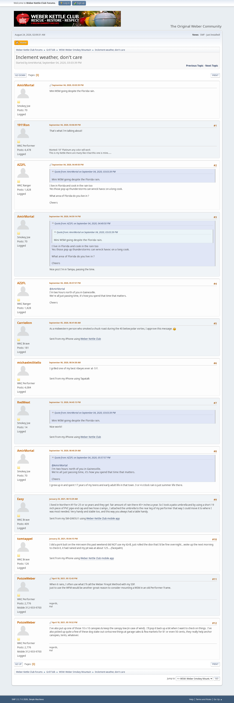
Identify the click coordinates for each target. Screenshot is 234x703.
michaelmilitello (29, 363)
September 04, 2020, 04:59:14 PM (65, 216)
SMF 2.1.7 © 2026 (20, 699)
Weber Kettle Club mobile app (103, 518)
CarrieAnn (24, 323)
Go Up (18, 664)
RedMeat (23, 402)
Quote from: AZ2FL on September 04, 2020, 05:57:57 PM (82, 457)
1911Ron (23, 125)
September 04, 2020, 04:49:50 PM (68, 164)
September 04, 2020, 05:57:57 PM (65, 283)
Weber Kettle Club (90, 338)
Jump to (171, 678)
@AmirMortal (57, 289)
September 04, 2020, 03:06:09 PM (65, 124)
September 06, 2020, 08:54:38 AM (65, 362)
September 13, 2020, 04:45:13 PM (65, 402)
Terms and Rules (203, 699)
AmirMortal (25, 85)
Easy (20, 499)
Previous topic (194, 65)
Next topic (211, 65)
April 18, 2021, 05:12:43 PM (64, 578)
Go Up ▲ (218, 699)
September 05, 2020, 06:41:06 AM (65, 322)
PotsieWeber (26, 578)
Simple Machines (36, 699)
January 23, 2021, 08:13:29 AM (63, 498)
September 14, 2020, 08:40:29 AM (65, 450)
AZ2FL (21, 165)
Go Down (20, 75)
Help (191, 699)
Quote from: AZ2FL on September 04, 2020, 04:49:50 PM (82, 223)
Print (215, 75)
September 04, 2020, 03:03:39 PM (68, 85)
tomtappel (25, 539)
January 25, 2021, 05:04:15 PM (63, 538)
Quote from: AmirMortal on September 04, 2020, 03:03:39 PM (85, 171)
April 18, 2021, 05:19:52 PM (64, 622)
